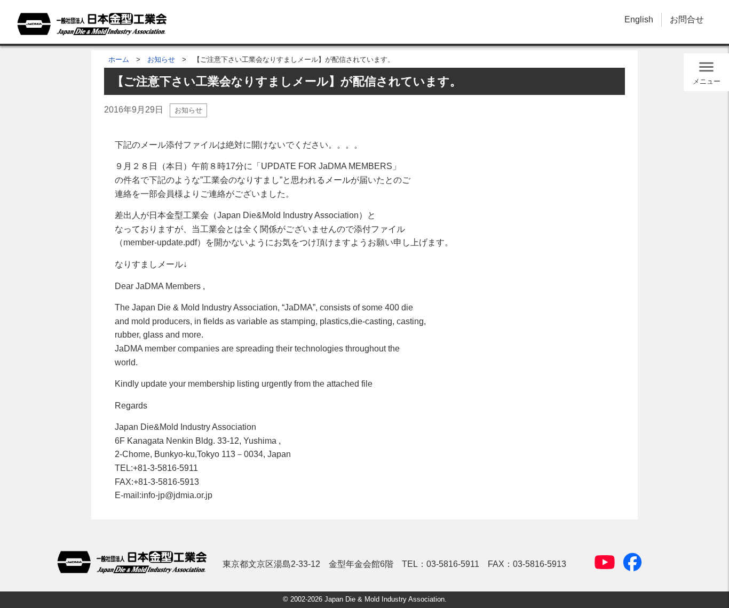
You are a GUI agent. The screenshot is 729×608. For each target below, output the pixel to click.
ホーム (118, 59)
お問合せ (687, 19)
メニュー (706, 81)
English (638, 19)
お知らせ (161, 59)
